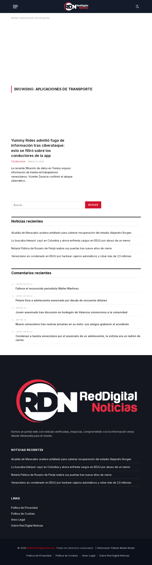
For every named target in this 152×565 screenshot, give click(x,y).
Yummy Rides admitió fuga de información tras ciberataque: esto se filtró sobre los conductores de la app (38, 148)
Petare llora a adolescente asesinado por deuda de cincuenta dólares (61, 300)
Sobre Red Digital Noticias (27, 525)
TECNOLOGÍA (18, 161)
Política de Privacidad (24, 507)
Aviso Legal (18, 519)
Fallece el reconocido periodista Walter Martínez (47, 288)
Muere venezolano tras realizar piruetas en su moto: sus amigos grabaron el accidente (72, 324)
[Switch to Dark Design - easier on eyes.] (137, 6)
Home (14, 18)
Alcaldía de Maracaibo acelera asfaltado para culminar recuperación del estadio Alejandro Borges (71, 232)
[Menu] (15, 6)
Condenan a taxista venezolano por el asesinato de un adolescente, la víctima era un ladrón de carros (78, 338)
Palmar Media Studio (123, 547)
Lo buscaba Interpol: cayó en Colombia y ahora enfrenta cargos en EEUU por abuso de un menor (70, 240)
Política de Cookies (23, 513)
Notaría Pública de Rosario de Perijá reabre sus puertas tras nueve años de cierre (61, 248)
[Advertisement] (76, 52)
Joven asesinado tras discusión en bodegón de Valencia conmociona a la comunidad (71, 312)
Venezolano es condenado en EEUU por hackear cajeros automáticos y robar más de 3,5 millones (71, 256)
